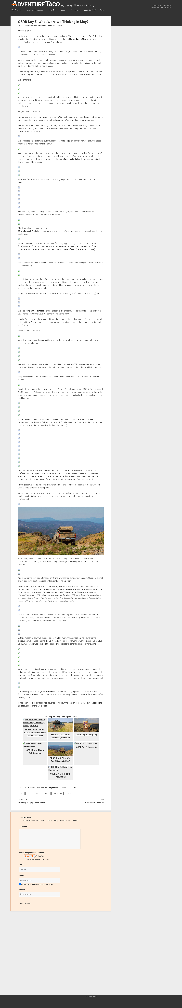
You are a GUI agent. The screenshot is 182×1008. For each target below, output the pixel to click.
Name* (21, 865)
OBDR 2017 (57, 794)
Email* (21, 876)
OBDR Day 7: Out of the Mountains (61, 775)
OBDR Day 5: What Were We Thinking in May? (61, 759)
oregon (69, 794)
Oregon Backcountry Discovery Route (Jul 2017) (42, 25)
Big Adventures (34, 788)
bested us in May (78, 39)
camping (37, 794)
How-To (52, 10)
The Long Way (50, 788)
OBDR (46, 794)
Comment (23, 826)
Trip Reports (16, 10)
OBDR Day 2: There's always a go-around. (60, 736)
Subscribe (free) (90, 10)
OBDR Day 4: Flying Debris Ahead (35, 751)
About (63, 10)
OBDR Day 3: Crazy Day (86, 734)
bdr (28, 794)
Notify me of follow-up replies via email (37, 884)
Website (22, 890)
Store (102, 10)
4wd (21, 794)
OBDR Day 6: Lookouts (86, 747)
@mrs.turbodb (70, 159)
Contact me (75, 10)
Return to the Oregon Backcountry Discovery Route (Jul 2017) (35, 732)
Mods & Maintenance (35, 10)
